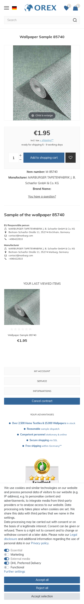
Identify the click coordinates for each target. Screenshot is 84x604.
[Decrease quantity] (20, 160)
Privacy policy (39, 543)
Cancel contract (42, 401)
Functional (17, 567)
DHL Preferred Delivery (26, 563)
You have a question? (42, 196)
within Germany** (43, 445)
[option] (22, 318)
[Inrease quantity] (20, 155)
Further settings (14, 571)
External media (20, 559)
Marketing (17, 554)
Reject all (42, 588)
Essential (16, 550)
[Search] (75, 20)
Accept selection (42, 596)
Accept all (42, 580)
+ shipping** (46, 140)
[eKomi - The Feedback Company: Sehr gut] (42, 482)
